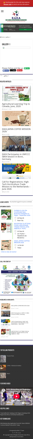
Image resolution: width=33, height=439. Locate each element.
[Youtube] (20, 433)
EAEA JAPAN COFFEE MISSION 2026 (16, 130)
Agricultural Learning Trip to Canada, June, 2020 (16, 105)
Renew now (7, 4)
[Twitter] (16, 433)
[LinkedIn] (18, 433)
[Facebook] (14, 433)
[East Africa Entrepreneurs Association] (16, 16)
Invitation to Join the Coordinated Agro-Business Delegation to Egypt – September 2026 (22, 212)
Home (3, 37)
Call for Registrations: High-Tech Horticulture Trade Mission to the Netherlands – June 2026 (16, 185)
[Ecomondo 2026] (16, 28)
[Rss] (13, 433)
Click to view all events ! (9, 252)
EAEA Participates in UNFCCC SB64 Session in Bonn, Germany (16, 156)
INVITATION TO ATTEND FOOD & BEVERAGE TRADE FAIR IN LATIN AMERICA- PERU (22, 226)
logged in (19, 201)
